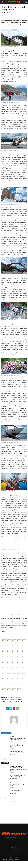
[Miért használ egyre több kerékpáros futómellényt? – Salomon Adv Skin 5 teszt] (5, 746)
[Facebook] (7, 708)
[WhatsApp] (17, 708)
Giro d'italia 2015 (5, 699)
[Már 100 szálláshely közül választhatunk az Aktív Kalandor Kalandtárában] (5, 792)
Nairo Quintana (19, 699)
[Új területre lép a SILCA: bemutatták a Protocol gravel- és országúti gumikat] (5, 785)
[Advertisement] (14, 811)
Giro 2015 (12, 697)
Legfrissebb (5, 762)
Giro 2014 (7, 697)
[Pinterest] (14, 708)
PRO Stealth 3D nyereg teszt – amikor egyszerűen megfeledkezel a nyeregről (18, 753)
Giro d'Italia (18, 697)
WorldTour (20, 701)
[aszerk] (2, 16)
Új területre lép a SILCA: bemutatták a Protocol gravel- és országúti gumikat (18, 784)
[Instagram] (15, 847)
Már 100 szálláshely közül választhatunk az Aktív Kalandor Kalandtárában (17, 792)
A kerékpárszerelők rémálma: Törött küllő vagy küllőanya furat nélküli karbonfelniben (18, 777)
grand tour (12, 699)
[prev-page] (2, 759)
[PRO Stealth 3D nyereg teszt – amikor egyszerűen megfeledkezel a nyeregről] (5, 753)
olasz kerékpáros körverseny (7, 701)
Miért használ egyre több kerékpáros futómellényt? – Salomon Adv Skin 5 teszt (16, 745)
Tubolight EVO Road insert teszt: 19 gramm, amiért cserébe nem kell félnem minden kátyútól (18, 738)
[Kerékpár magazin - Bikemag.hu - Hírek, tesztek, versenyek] (14, 1)
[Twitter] (10, 708)
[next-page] (5, 759)
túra (16, 701)
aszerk (7, 15)
